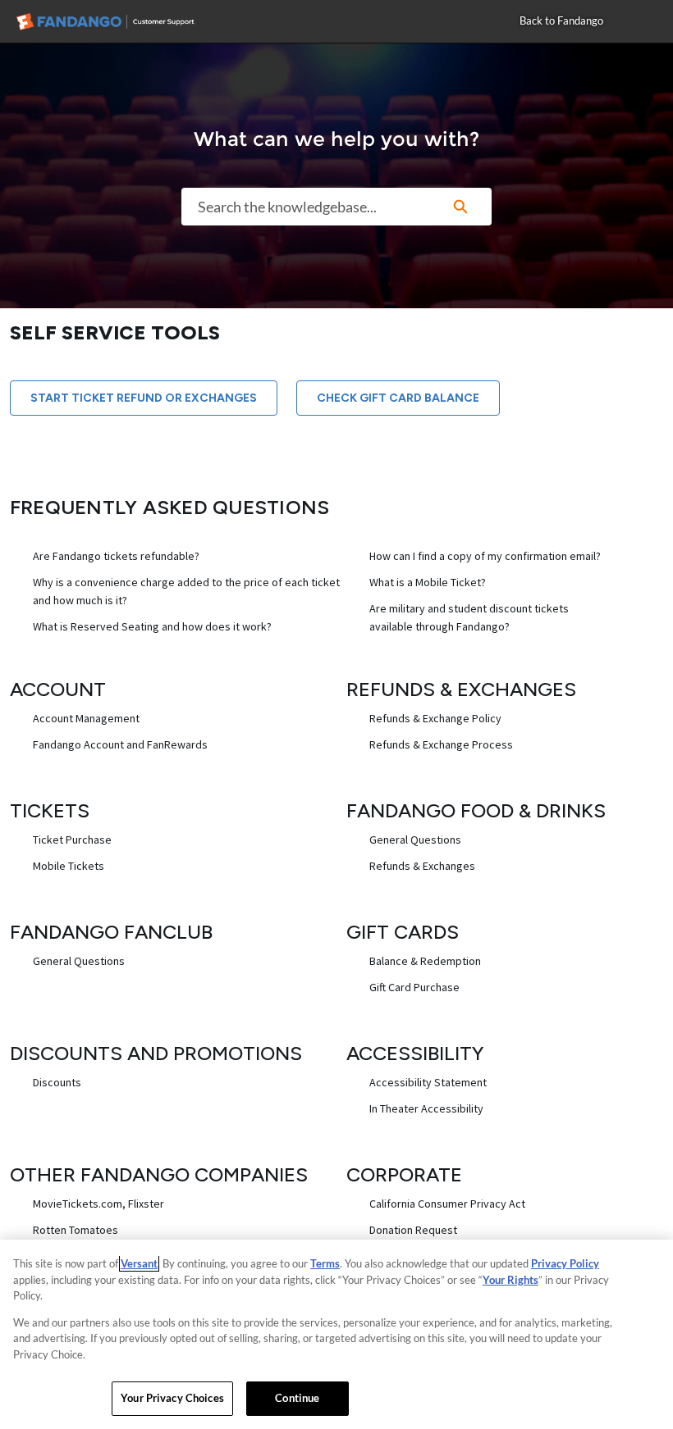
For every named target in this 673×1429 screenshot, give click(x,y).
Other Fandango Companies (159, 1174)
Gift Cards (402, 932)
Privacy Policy (565, 1263)
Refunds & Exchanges (461, 689)
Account (58, 689)
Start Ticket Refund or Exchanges (143, 398)
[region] (336, 1334)
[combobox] (304, 206)
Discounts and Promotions (156, 1053)
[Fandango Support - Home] (119, 21)
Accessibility (414, 1053)
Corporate (404, 1174)
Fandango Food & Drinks (476, 810)
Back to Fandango (561, 20)
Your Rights (510, 1279)
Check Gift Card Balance (398, 398)
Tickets (49, 810)
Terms (325, 1263)
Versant (139, 1263)
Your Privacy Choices (172, 1397)
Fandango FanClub (111, 932)
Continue (297, 1397)
